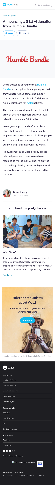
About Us (6, 413)
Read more (8, 275)
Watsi (29, 102)
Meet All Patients (9, 380)
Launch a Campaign (10, 391)
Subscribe (27, 320)
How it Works (8, 418)
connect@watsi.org (16, 456)
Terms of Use (18, 472)
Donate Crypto (9, 402)
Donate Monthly (9, 385)
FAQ (4, 423)
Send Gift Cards (9, 396)
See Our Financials (10, 429)
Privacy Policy (7, 472)
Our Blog (6, 440)
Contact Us (7, 445)
